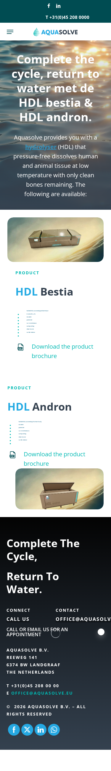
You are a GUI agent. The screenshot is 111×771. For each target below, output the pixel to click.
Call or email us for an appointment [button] (37, 632)
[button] (10, 32)
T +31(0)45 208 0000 (67, 17)
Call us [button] (18, 619)
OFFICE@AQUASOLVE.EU (42, 693)
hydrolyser (41, 147)
